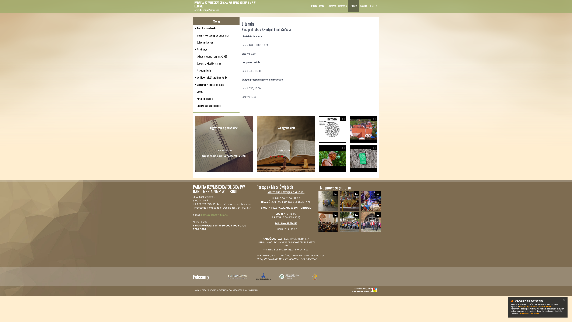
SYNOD (199, 91)
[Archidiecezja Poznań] (263, 276)
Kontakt (373, 6)
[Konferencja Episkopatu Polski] (289, 276)
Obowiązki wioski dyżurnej (209, 63)
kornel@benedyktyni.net (215, 214)
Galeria (363, 6)
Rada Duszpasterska (206, 28)
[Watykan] (315, 276)
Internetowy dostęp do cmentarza (213, 35)
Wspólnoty (201, 49)
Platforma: (363, 289)
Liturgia (353, 6)
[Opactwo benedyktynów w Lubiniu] (237, 276)
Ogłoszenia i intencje (337, 6)
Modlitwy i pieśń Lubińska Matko (211, 77)
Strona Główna (317, 6)
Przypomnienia (203, 70)
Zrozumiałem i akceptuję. (529, 313)
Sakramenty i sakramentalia (210, 84)
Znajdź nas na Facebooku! (208, 105)
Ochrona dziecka (204, 42)
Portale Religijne (204, 98)
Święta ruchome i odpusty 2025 (211, 56)
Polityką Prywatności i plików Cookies (535, 307)
